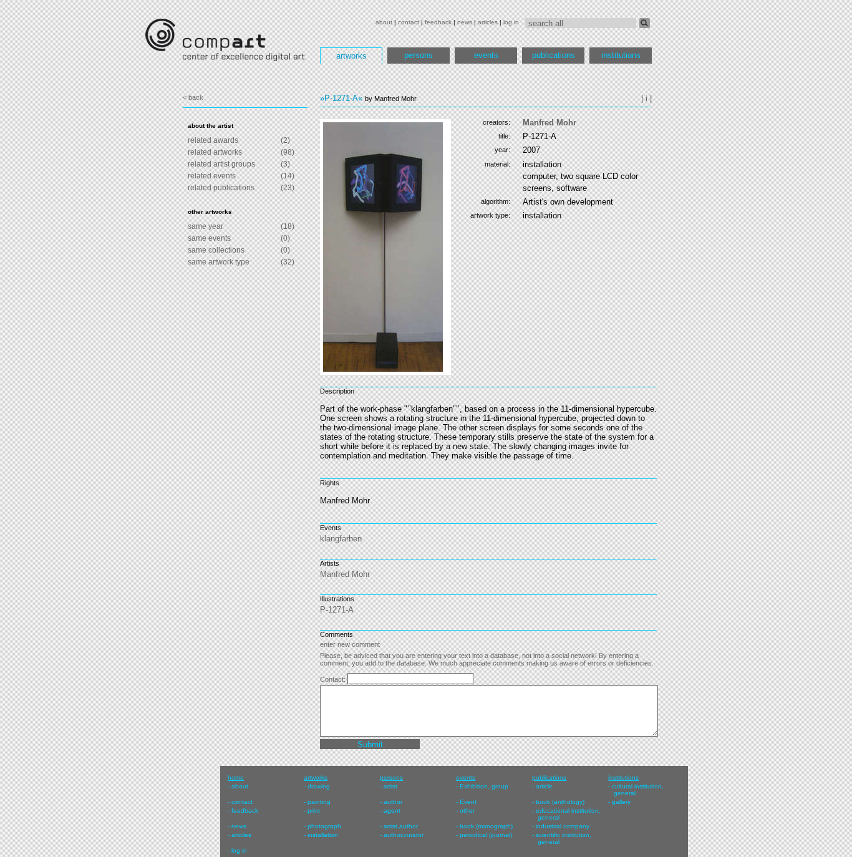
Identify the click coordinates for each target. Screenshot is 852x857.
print (313, 810)
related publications (221, 187)
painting (319, 801)
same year (205, 226)
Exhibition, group (484, 786)
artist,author (401, 826)
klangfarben (341, 538)
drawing (318, 786)
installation (322, 834)
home (236, 777)
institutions (621, 55)
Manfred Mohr (549, 122)
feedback (438, 22)
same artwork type (218, 262)
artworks (351, 56)
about (383, 22)
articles (488, 22)
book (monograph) (486, 826)
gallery (621, 801)
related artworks (215, 152)
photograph (324, 826)
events (486, 55)
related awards (213, 140)
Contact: (333, 679)
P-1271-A (337, 609)
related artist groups (221, 164)
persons (418, 55)
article (544, 786)
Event (468, 801)
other (467, 810)
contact (408, 22)
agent (392, 810)
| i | (646, 98)
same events (209, 238)
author (393, 801)
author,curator (404, 834)
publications (553, 55)
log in (511, 22)
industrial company (562, 826)
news (464, 22)
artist (390, 786)
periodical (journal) (486, 834)
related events (212, 176)
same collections (216, 250)
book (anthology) (560, 801)
